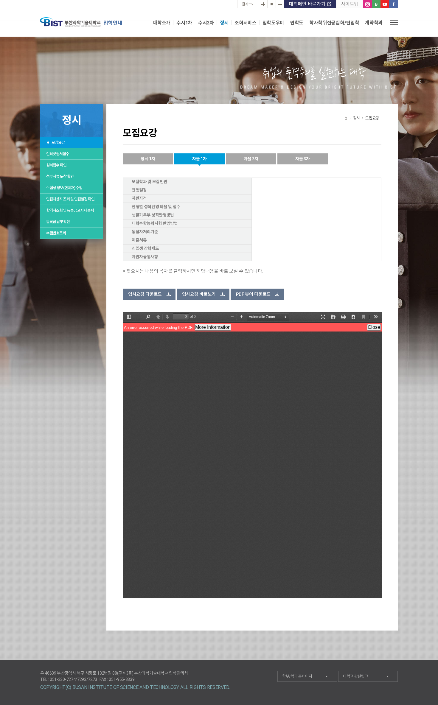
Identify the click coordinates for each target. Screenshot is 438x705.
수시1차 (184, 23)
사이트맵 (349, 4)
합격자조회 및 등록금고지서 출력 (70, 210)
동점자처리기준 (145, 231)
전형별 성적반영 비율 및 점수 (156, 206)
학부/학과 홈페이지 (297, 676)
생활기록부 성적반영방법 (153, 215)
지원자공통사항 (145, 256)
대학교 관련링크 (355, 676)
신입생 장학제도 (145, 248)
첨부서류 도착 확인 (60, 176)
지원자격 (139, 198)
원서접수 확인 (56, 165)
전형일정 (139, 190)
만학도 (296, 23)
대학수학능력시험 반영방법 (155, 223)
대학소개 (162, 23)
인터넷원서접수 (57, 154)
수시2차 (206, 23)
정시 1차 (148, 158)
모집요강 (58, 142)
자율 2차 (251, 158)
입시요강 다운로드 (145, 294)
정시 (224, 23)
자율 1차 (199, 158)
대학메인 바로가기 (307, 4)
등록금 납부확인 (58, 222)
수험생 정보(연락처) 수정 (64, 188)
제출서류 (139, 240)
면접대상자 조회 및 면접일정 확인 (70, 199)
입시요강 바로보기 (199, 294)
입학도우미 (273, 23)
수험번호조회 (56, 233)
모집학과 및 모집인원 (149, 181)
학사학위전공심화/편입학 (334, 23)
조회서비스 (245, 23)
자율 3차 (302, 158)
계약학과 (374, 23)
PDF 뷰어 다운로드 (253, 294)
